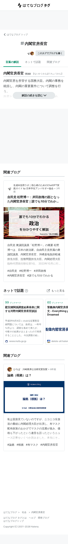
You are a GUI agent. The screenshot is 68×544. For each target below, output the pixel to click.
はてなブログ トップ (17, 34)
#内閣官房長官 (16, 275)
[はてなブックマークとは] (26, 290)
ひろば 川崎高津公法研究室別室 (30, 369)
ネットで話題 (33, 61)
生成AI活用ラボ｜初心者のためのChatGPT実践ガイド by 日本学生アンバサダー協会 (36, 187)
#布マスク (32, 444)
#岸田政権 (40, 270)
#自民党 (12, 270)
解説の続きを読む (32, 95)
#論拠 (10, 444)
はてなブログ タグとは (15, 517)
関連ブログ (53, 61)
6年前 (53, 369)
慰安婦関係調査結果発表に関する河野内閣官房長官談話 (22, 309)
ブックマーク (13, 302)
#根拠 (20, 444)
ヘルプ (32, 517)
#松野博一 (25, 270)
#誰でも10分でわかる (40, 275)
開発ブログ (43, 517)
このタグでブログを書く (50, 53)
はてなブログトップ (13, 520)
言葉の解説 (12, 61)
